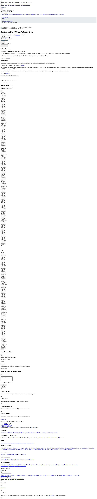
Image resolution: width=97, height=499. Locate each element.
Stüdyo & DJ (37, 14)
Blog (9, 5)
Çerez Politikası (23, 442)
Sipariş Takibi (17, 5)
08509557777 (27, 5)
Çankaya (22, 459)
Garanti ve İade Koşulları (18, 437)
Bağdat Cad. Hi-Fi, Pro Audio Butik (32, 448)
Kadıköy (56, 449)
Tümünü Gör (3, 482)
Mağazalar (12, 5)
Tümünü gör (3, 487)
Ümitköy (24, 454)
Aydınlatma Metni (30, 442)
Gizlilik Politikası (16, 442)
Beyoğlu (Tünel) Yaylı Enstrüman (34, 449)
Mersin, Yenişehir (56, 464)
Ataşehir (22, 448)
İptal (2, 368)
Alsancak (8, 459)
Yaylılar (19, 14)
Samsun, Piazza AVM (73, 464)
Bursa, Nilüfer (32, 464)
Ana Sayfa (5, 17)
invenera (11, 468)
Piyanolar (2, 14)
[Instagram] (6, 424)
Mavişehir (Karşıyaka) (29, 459)
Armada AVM (3, 454)
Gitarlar (10, 14)
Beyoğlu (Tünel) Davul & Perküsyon (73, 448)
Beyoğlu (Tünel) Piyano (21, 449)
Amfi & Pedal (15, 14)
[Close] (1, 91)
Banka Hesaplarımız (28, 437)
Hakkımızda (3, 437)
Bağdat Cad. (43, 448)
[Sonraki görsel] (26, 27)
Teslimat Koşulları (36, 437)
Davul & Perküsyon (30, 14)
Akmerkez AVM (16, 448)
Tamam (2, 349)
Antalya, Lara (25, 464)
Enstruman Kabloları (7, 21)
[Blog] (10, 424)
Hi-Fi (46, 14)
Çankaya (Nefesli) (15, 459)
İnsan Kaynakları (9, 437)
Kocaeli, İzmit (49, 464)
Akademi (2, 5)
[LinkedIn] (5, 424)
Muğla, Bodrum (64, 464)
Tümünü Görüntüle (4, 40)
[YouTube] (3, 424)
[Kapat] (1, 472)
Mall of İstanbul (68, 449)
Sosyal (6, 5)
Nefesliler (23, 14)
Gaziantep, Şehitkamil (40, 464)
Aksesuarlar (55, 14)
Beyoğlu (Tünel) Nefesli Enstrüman (8, 449)
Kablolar (5, 20)
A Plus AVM (3, 448)
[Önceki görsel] (24, 27)
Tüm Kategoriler (5, 13)
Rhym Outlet (60, 14)
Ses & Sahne (42, 14)
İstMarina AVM (50, 449)
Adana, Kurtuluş (18, 464)
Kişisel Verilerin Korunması (6, 442)
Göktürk (44, 449)
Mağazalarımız (61, 437)
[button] (48, 39)
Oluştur (5, 368)
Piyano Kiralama (47, 437)
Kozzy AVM (61, 449)
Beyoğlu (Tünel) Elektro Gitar (88, 448)
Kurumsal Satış (54, 437)
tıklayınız (8, 58)
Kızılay (19, 454)
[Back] (1, 480)
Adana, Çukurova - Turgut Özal (7, 464)
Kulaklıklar (50, 14)
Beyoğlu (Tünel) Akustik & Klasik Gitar (55, 448)
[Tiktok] (7, 424)
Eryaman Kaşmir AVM (12, 454)
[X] (2, 424)
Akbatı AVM (9, 448)
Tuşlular (6, 14)
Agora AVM (3, 459)
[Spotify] (9, 424)
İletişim (22, 5)
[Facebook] (1, 424)
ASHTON (18, 35)
